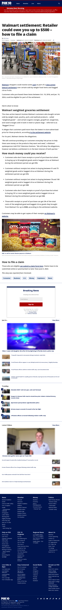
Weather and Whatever (20, 556)
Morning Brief (5, 516)
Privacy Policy (32, 312)
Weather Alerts (21, 509)
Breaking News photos (21, 578)
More (38, 3)
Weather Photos (21, 513)
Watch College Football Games (52, 571)
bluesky (53, 598)
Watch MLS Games (53, 590)
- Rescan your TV (52, 550)
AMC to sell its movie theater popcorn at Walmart (16, 253)
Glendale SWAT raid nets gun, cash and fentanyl (26, 390)
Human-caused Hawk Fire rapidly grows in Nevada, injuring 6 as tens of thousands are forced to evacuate (35, 377)
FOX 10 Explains (6, 505)
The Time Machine (22, 552)
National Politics (52, 507)
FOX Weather (20, 517)
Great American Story (23, 546)
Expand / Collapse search (59, 3)
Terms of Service (32, 313)
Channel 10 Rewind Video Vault (7, 539)
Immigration (5, 513)
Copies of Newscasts (53, 540)
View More (55, 320)
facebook (38, 598)
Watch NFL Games (53, 569)
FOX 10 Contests (21, 567)
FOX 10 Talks (20, 542)
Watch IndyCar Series (53, 579)
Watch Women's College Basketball (53, 585)
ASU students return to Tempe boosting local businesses (16, 481)
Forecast (19, 500)
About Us (51, 532)
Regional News (38, 532)
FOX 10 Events (21, 569)
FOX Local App (6, 577)
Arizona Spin (5, 534)
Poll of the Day (6, 520)
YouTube (35, 567)
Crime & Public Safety (7, 503)
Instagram (35, 571)
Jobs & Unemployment (37, 504)
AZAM (3, 501)
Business (17, 278)
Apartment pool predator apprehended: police (25, 402)
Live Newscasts (6, 569)
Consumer (12, 40)
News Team (51, 546)
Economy (35, 501)
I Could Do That (21, 548)
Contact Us (51, 538)
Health (3, 507)
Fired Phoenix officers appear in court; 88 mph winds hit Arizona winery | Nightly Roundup (34, 362)
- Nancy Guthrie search (6, 552)
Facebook (35, 573)
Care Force (5, 536)
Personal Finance (37, 507)
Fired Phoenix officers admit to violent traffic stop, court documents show (30, 369)
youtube (47, 598)
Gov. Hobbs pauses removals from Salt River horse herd (16, 474)
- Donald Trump (52, 509)
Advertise (50, 534)
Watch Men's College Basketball (53, 582)
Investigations (5, 545)
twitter (41, 598)
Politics (51, 497)
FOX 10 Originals (20, 533)
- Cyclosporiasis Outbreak (6, 510)
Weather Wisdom (21, 515)
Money (31, 278)
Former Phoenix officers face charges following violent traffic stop (19, 467)
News (50, 278)
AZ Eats (19, 536)
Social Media (37, 565)
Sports (3, 524)
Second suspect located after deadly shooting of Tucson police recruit (20, 460)
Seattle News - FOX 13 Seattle (38, 542)
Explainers (41, 278)
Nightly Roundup (6, 518)
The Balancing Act (22, 538)
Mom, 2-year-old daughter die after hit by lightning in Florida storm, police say (28, 351)
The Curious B (21, 540)
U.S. (24, 278)
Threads (35, 577)
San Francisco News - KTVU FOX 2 (38, 538)
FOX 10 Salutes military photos (21, 575)
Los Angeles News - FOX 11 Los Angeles (38, 535)
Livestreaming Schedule (5, 575)
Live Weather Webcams (5, 571)
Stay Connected (23, 565)
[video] (31, 441)
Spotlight (4, 557)
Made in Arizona (6, 547)
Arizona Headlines (6, 500)
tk (50, 598)
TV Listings (51, 548)
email (56, 598)
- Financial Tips (37, 509)
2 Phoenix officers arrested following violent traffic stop (28, 415)
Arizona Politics (52, 503)
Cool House (5, 542)
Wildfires (19, 505)
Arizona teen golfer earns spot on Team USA (16, 456)
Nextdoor (35, 580)
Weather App (20, 511)
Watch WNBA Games (54, 588)
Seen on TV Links (6, 522)
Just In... (5, 320)
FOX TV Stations (5, 40)
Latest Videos (7, 425)
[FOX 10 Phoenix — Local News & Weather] (7, 3)
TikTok (34, 569)
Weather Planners (22, 507)
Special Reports (6, 555)
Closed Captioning (53, 536)
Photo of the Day (22, 581)
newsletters (59, 598)
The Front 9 (20, 544)
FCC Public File (52, 544)
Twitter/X (35, 575)
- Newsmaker (51, 505)
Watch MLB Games (53, 574)
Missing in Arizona (6, 549)
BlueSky (35, 578)
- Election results (52, 501)
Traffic (3, 526)
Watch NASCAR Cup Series (53, 577)
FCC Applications (52, 542)
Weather (20, 497)
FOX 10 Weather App (7, 579)
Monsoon (20, 501)
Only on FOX (6, 532)
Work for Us (51, 552)
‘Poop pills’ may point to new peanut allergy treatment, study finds (28, 355)
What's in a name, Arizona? (22, 559)
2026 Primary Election (54, 500)
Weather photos (21, 583)
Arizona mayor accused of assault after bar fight (26, 409)
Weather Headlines (22, 503)
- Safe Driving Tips (6, 528)
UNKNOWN (20, 554)
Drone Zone (5, 544)
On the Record (21, 550)
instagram (44, 598)
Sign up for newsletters (20, 571)
